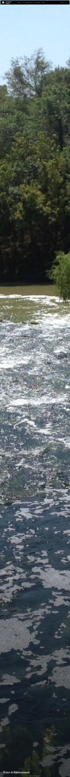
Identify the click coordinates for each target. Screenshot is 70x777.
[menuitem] (19, 2)
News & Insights (37, 2)
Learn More (38, 775)
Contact (62, 2)
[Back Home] (7, 2)
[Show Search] (66, 2)
